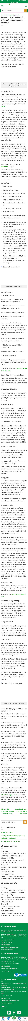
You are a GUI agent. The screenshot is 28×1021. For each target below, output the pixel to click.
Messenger (19, 1020)
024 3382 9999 (22, 0)
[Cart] (26, 6)
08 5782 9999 (14, 2)
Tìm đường (3, 1020)
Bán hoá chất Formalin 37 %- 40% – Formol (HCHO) (7, 811)
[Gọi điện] (14, 1018)
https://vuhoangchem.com (7, 1003)
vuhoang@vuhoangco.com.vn (10, 0)
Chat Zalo (8, 1020)
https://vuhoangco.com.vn (7, 949)
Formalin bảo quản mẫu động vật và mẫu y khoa (21, 811)
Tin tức (17, 15)
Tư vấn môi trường (7, 832)
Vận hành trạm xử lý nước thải (10, 841)
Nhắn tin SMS (24, 1020)
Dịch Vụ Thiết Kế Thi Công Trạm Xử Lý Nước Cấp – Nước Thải (13, 837)
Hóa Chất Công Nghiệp (7, 15)
